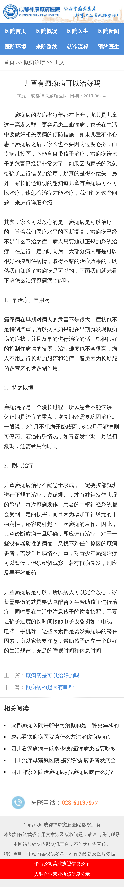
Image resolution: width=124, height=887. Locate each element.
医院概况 (46, 31)
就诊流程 (77, 47)
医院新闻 (108, 31)
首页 (9, 62)
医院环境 (15, 47)
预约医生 (108, 47)
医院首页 (15, 31)
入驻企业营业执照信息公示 (62, 874)
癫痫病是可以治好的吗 (52, 675)
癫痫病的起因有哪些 (49, 687)
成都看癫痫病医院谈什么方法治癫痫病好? (61, 737)
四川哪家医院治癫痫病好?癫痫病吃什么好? (62, 772)
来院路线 (46, 47)
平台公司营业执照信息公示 (62, 863)
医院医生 (77, 31)
